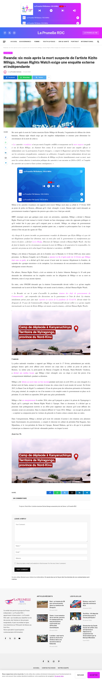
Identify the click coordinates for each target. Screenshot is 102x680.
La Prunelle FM (90, 33)
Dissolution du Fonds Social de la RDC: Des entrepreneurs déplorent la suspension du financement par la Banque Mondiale (90, 631)
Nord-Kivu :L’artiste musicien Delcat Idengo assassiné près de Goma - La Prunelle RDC (50, 506)
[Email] (6, 158)
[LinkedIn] (6, 153)
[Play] (51, 11)
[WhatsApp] (6, 142)
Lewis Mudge (37, 241)
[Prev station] (62, 11)
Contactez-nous (48, 668)
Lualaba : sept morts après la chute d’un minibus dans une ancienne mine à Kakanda (57, 639)
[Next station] (39, 11)
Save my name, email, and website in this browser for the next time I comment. (41, 563)
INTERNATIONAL (87, 41)
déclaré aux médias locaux (24, 373)
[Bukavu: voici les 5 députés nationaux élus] (75, 604)
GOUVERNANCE (25, 41)
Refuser (80, 675)
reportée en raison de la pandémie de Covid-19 (57, 299)
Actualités (8, 53)
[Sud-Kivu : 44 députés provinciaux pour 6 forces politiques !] (75, 616)
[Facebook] (6, 137)
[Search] (98, 41)
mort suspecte (79, 144)
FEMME (37, 41)
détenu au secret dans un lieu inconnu (36, 381)
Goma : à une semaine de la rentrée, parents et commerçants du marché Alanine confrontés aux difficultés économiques (57, 621)
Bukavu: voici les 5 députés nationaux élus (89, 603)
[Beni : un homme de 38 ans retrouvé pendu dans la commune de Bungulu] (42, 604)
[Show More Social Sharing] (49, 77)
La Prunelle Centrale (15, 72)
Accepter (94, 675)
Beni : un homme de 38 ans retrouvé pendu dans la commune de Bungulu (57, 604)
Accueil (36, 668)
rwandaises (27, 144)
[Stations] (81, 171)
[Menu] (4, 41)
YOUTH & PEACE (49, 41)
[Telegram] (6, 163)
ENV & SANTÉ (64, 41)
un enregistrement (28, 400)
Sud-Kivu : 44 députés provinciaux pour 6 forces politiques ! (90, 615)
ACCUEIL (14, 41)
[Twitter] (6, 148)
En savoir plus (59, 676)
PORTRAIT (75, 41)
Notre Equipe (63, 668)
